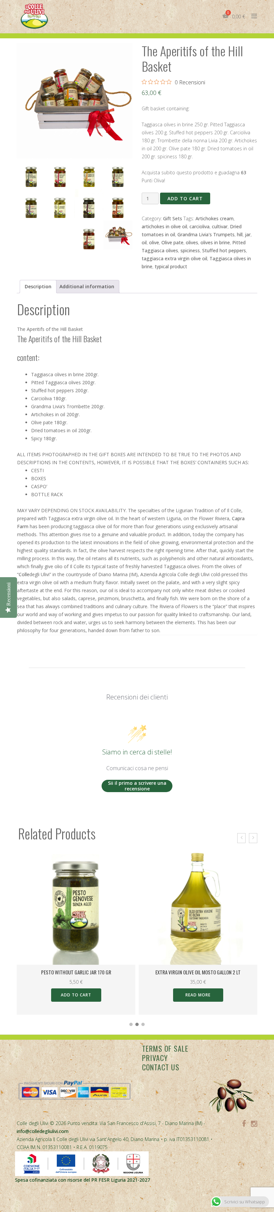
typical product (171, 266)
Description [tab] (38, 286)
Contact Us (160, 1067)
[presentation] (241, 838)
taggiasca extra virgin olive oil (174, 258)
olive (154, 242)
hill (240, 234)
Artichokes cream (214, 218)
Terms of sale (165, 1048)
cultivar (220, 226)
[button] (131, 1024)
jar (248, 234)
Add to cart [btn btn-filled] (76, 995)
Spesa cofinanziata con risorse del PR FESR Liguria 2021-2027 (82, 1180)
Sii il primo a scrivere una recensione (137, 786)
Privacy (155, 1057)
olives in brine (215, 242)
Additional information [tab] (86, 286)
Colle (24, 574)
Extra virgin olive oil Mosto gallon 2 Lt (198, 972)
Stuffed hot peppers (224, 250)
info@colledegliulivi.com (42, 1131)
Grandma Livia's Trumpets (206, 234)
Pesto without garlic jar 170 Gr (76, 972)
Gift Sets (172, 218)
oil (144, 242)
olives (192, 242)
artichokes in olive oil (164, 226)
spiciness (190, 250)
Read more (198, 995)
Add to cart (185, 198)
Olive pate (172, 242)
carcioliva (199, 226)
